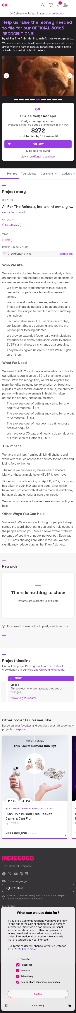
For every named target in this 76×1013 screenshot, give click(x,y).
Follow (38, 143)
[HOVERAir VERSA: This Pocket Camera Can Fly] (35, 768)
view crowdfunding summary (38, 156)
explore (21, 729)
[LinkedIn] (26, 874)
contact (20, 212)
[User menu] (65, 5)
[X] (9, 874)
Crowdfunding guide (51, 669)
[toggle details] (67, 837)
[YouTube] (16, 874)
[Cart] (51, 5)
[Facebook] (4, 874)
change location (55, 13)
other (7, 239)
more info (8, 212)
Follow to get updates (24, 697)
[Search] (43, 5)
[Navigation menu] (72, 5)
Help (30, 669)
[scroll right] (69, 76)
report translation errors (30, 898)
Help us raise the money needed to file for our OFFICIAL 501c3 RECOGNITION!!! (37, 28)
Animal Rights (12, 225)
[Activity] (58, 5)
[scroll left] (6, 76)
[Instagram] (21, 874)
